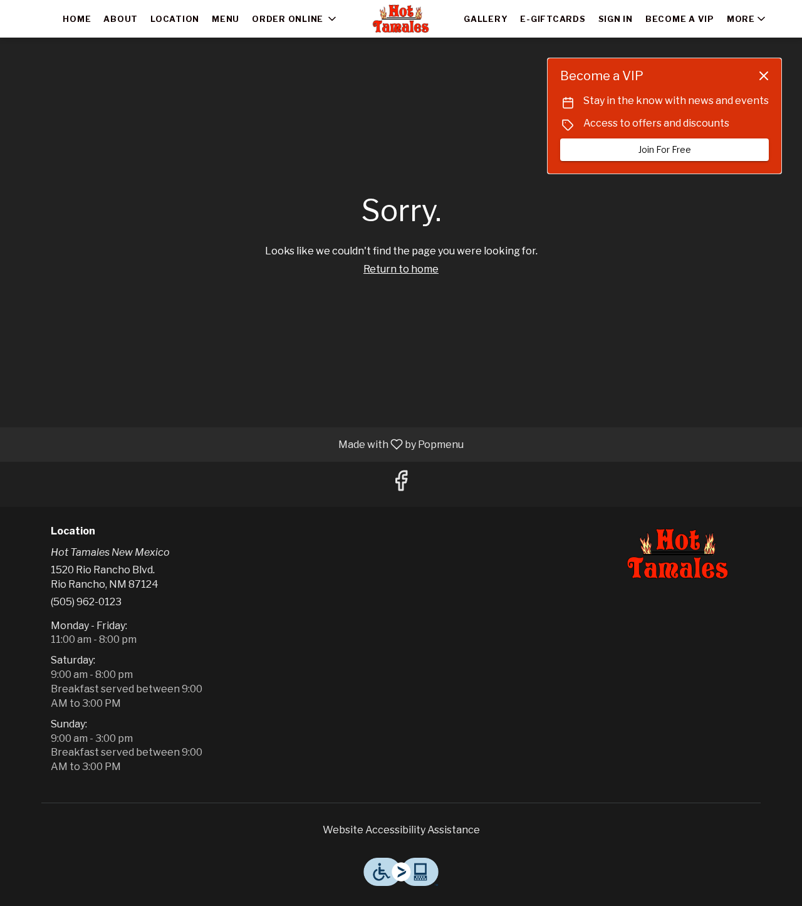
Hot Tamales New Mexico (678, 554)
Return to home (401, 269)
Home (77, 19)
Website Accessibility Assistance (401, 830)
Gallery (486, 19)
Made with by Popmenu (236, 443)
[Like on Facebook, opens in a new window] (401, 484)
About (120, 19)
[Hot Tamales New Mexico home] (401, 18)
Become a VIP (679, 19)
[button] (295, 18)
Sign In (615, 19)
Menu (225, 19)
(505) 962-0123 (86, 602)
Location (174, 19)
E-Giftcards (552, 19)
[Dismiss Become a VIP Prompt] (764, 76)
